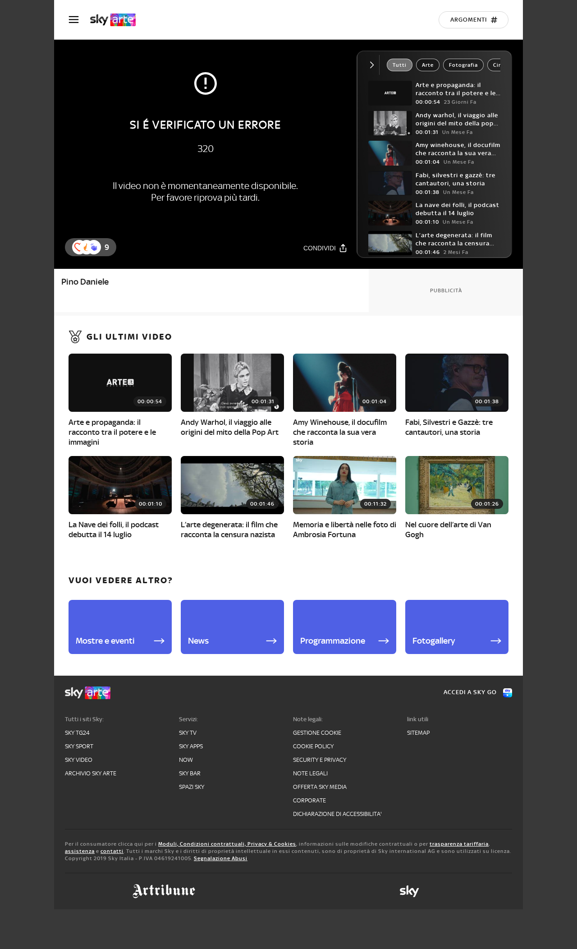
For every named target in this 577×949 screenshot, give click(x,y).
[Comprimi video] (374, 65)
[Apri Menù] (79, 19)
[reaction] (94, 247)
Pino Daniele (85, 281)
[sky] (409, 891)
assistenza (80, 851)
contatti (112, 851)
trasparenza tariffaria (459, 844)
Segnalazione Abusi (220, 858)
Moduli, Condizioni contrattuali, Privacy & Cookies (227, 844)
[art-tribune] (164, 891)
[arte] (117, 20)
